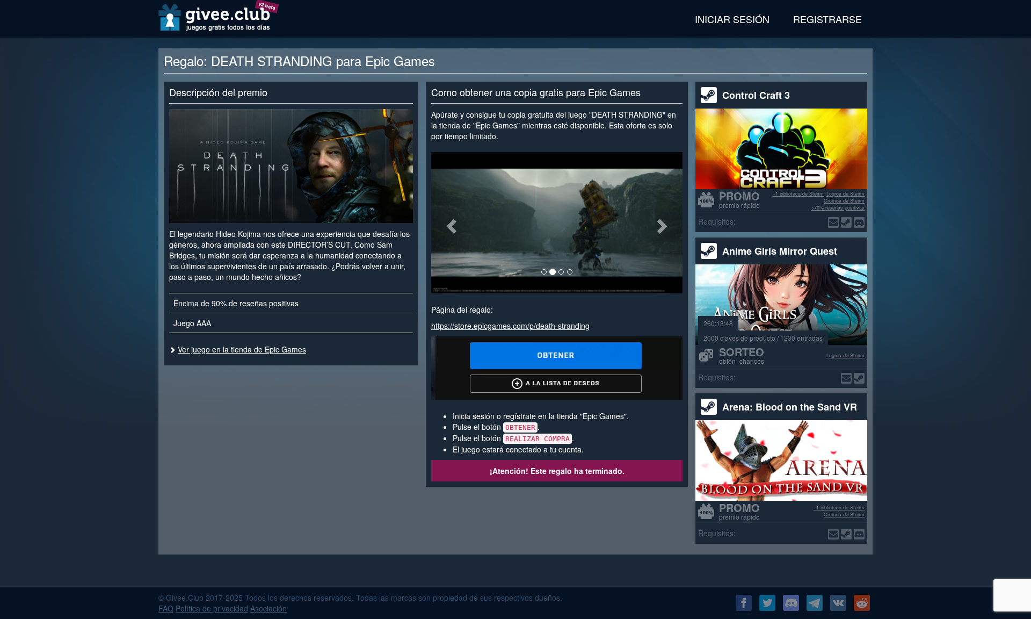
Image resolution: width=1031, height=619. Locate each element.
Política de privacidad (212, 608)
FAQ (165, 608)
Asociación (268, 608)
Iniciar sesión (732, 19)
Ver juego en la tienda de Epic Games (242, 349)
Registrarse (827, 19)
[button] (450, 222)
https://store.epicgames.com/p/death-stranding (510, 325)
